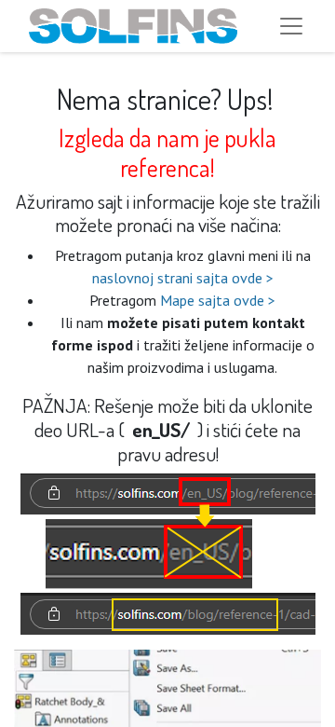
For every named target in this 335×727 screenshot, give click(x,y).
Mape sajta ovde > (217, 300)
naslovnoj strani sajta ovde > (183, 277)
